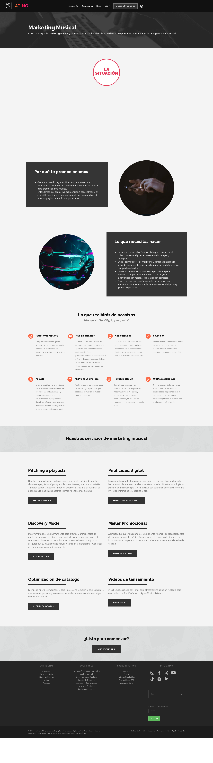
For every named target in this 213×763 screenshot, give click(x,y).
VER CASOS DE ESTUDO (42, 500)
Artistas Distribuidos (127, 677)
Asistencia (46, 671)
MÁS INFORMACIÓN (41, 556)
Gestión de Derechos (86, 680)
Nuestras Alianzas (46, 677)
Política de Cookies (163, 731)
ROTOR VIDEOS (119, 603)
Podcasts (46, 683)
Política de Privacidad (138, 731)
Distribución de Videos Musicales (86, 671)
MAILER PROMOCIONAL (122, 553)
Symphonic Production (87, 686)
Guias (46, 680)
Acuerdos (151, 731)
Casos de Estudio (46, 674)
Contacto (181, 731)
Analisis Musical (86, 674)
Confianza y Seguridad (86, 689)
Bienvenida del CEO (126, 680)
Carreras (126, 671)
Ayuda (174, 731)
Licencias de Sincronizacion (86, 683)
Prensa (126, 674)
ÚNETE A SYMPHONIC (106, 649)
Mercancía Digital (126, 683)
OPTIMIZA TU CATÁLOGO (43, 606)
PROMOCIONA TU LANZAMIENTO (126, 500)
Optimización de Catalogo (86, 677)
